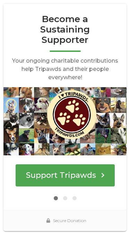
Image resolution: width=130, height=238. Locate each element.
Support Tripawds (61, 175)
